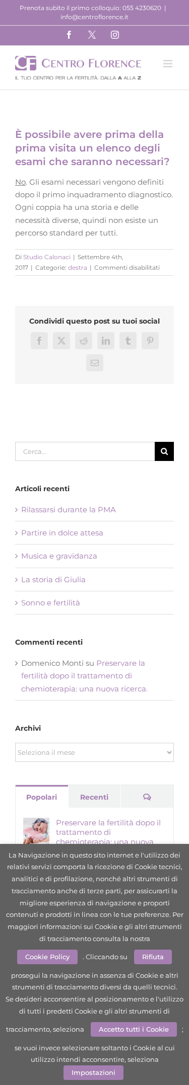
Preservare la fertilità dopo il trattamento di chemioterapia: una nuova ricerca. (84, 675)
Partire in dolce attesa (62, 532)
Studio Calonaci (47, 257)
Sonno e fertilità (50, 602)
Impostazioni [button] (93, 1072)
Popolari (41, 797)
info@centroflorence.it (94, 17)
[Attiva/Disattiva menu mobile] (168, 63)
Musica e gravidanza (59, 556)
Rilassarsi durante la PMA (68, 509)
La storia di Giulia (53, 579)
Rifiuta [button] (153, 957)
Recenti (94, 797)
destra (77, 267)
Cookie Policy (47, 957)
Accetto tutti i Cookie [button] (134, 1029)
